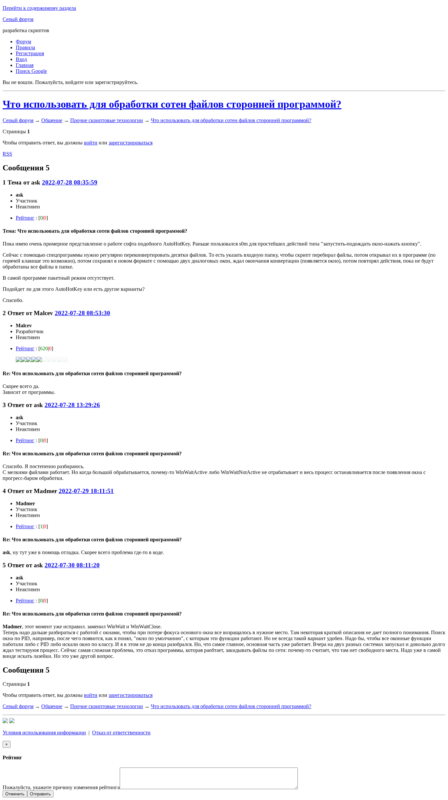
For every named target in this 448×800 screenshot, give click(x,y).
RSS (7, 154)
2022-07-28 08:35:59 (69, 182)
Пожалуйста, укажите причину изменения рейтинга (61, 787)
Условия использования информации (44, 732)
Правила (25, 47)
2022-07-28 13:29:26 (72, 404)
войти (90, 142)
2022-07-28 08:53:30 (82, 313)
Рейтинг (25, 218)
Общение (51, 120)
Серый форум (18, 19)
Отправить (40, 793)
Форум (23, 41)
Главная (24, 65)
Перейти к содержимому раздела (39, 8)
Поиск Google (31, 71)
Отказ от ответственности (121, 732)
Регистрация (30, 53)
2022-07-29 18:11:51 (86, 490)
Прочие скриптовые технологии (106, 120)
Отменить (15, 793)
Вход (21, 59)
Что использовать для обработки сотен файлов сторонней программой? (172, 104)
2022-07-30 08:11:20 (72, 565)
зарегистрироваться (131, 142)
